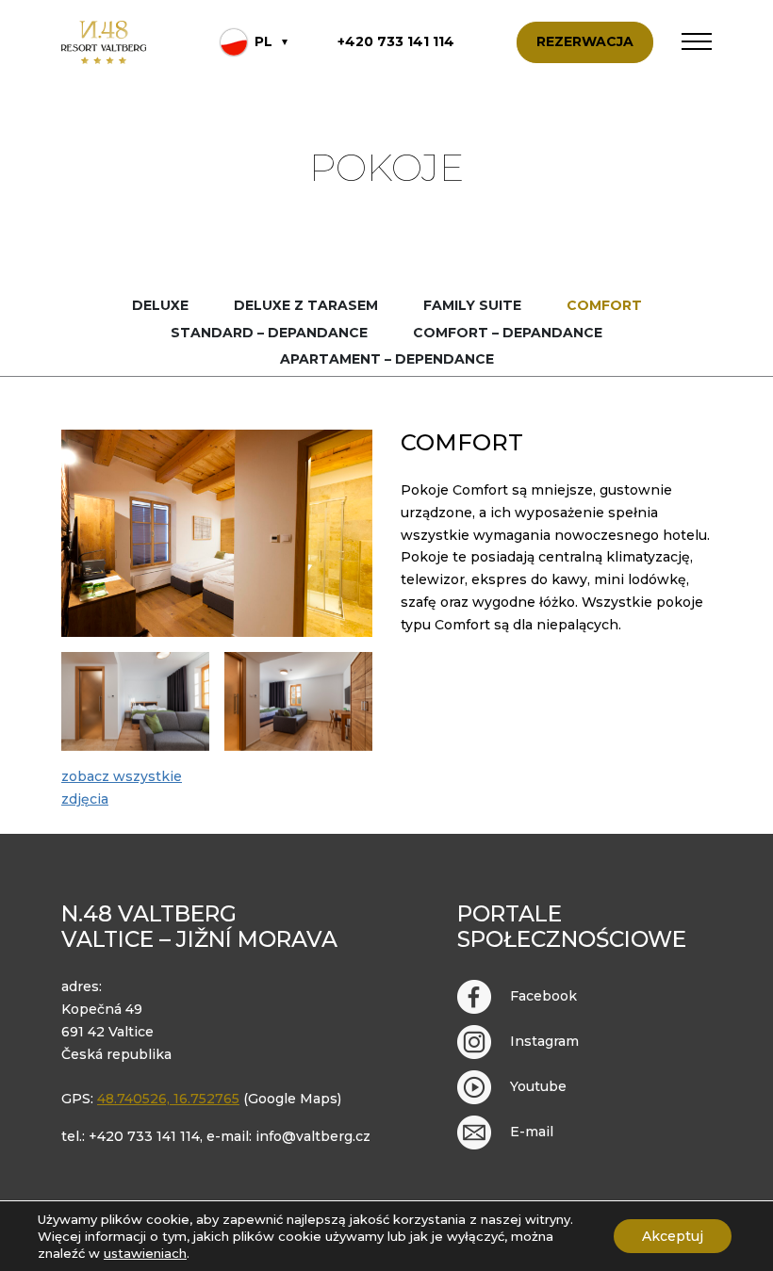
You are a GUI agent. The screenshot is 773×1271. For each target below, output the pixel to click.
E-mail (531, 1131)
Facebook (543, 995)
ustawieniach (145, 1253)
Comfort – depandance (507, 332)
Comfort (604, 305)
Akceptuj (672, 1236)
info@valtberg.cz (312, 1136)
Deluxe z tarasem (306, 305)
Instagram (544, 1041)
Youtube (538, 1086)
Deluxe (160, 305)
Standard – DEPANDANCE (269, 332)
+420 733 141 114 (395, 41)
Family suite (472, 305)
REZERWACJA (584, 41)
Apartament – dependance (387, 358)
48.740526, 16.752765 (168, 1098)
